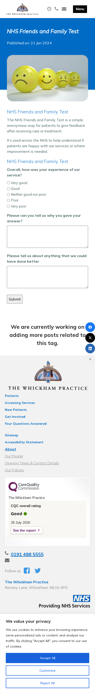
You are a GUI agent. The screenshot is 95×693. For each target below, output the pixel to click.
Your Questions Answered (26, 424)
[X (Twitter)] (90, 338)
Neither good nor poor (28, 194)
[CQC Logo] (24, 490)
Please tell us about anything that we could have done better (46, 258)
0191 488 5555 (27, 554)
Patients (12, 396)
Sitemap (11, 435)
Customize (47, 670)
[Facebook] (90, 327)
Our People (14, 456)
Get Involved (15, 417)
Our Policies (14, 470)
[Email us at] (65, 9)
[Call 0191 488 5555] (57, 9)
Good (15, 188)
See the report (24, 530)
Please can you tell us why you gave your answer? (44, 218)
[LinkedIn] (90, 348)
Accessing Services (20, 403)
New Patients (16, 410)
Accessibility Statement (24, 442)
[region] (47, 653)
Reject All (47, 683)
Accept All (47, 658)
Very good (19, 183)
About (10, 449)
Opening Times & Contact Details (32, 463)
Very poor (18, 206)
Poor (15, 200)
